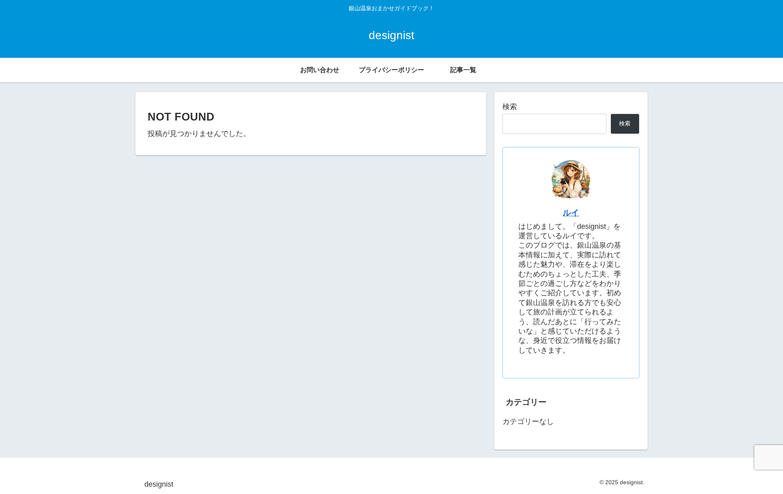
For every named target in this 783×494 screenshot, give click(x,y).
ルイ (571, 212)
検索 (509, 107)
